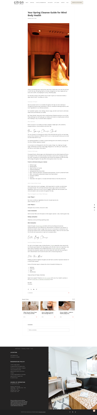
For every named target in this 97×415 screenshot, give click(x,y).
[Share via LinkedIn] (33, 289)
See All (73, 299)
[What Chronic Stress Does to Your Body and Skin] (30, 305)
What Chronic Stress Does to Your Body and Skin (30, 313)
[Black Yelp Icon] (94, 210)
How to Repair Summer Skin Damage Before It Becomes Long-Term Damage (47, 313)
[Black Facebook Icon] (94, 205)
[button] (32, 2)
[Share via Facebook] (28, 289)
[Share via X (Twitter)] (31, 289)
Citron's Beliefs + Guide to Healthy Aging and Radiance (66, 313)
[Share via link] (36, 289)
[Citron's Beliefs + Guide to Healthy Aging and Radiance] (67, 305)
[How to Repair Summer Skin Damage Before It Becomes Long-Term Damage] (48, 305)
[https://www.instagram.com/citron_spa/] (94, 207)
